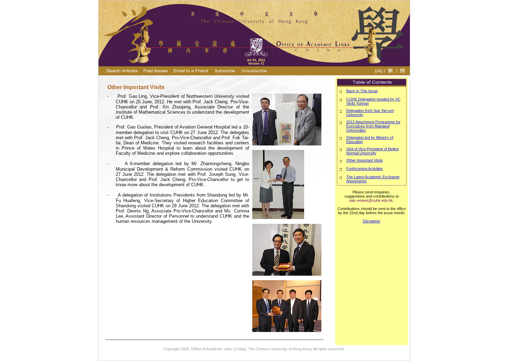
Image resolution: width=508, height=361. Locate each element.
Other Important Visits (364, 160)
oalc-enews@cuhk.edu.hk (371, 200)
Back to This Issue (362, 91)
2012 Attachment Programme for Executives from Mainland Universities (373, 126)
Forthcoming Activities (364, 169)
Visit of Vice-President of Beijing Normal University (372, 151)
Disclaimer (371, 221)
